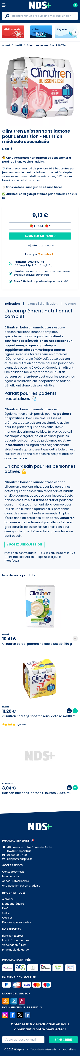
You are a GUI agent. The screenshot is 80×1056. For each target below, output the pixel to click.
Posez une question (25, 544)
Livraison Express (12, 936)
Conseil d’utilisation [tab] (42, 303)
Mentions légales (13, 904)
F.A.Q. (5, 908)
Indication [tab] (12, 303)
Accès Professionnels (16, 881)
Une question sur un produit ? (21, 886)
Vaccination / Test (14, 945)
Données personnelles (16, 922)
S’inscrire (63, 1039)
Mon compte (10, 876)
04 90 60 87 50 (16, 855)
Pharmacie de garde (15, 949)
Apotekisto (69, 1049)
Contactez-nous (13, 872)
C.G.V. (6, 913)
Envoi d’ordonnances (15, 940)
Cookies (7, 917)
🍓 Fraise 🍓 (39, 226)
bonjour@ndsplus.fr (19, 859)
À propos (8, 899)
